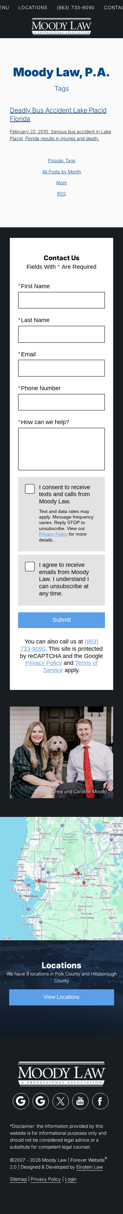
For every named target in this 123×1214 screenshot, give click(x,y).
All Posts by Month (61, 172)
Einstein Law (89, 1166)
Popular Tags (61, 161)
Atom (61, 183)
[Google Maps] (21, 1101)
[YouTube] (80, 1101)
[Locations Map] (61, 878)
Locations (33, 7)
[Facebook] (100, 1101)
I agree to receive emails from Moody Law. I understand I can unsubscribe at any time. (64, 579)
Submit (61, 620)
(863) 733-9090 (76, 7)
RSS (61, 194)
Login (70, 1179)
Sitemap (18, 1179)
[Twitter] (60, 1101)
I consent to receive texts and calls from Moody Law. (66, 513)
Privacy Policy (53, 534)
